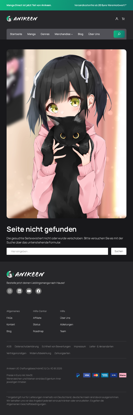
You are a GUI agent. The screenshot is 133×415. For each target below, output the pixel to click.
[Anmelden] (116, 19)
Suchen (119, 251)
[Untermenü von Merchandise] (72, 34)
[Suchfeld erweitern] (119, 34)
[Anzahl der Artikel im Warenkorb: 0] (123, 19)
